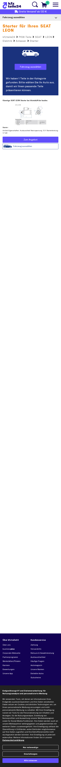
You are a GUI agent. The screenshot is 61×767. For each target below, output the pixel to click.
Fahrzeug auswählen (30, 66)
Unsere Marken (37, 669)
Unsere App (8, 673)
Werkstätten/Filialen (11, 661)
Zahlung (34, 645)
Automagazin (36, 665)
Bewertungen (8, 669)
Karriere (6, 665)
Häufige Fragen (37, 661)
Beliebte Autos (37, 673)
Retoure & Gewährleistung (42, 653)
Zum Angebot (30, 139)
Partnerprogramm (10, 657)
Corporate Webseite (11, 653)
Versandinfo (36, 649)
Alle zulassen (30, 760)
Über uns (7, 645)
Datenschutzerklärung (13, 740)
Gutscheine (36, 677)
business (9, 649)
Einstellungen (30, 754)
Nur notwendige (30, 747)
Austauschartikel (38, 657)
